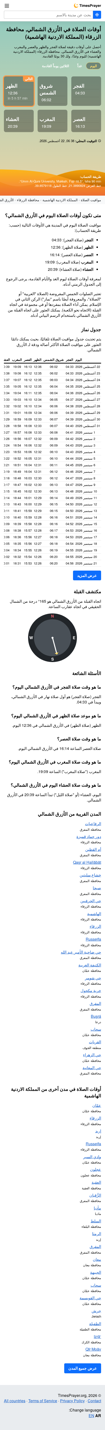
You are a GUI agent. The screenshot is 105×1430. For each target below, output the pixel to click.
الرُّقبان (95, 1195)
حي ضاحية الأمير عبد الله (81, 952)
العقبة (96, 1182)
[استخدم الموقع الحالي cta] (97, 15)
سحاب (96, 1029)
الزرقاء (95, 926)
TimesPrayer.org (87, 5)
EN (91, 1415)
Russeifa (93, 939)
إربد (98, 1131)
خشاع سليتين (90, 875)
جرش (96, 1310)
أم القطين (93, 849)
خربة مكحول (91, 990)
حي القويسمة (90, 1298)
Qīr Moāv (93, 1349)
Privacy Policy (72, 1400)
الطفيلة (95, 1323)
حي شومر (93, 978)
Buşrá (96, 1016)
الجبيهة (95, 1272)
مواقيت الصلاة (91, 199)
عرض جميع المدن (82, 1368)
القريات (95, 1042)
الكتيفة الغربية (89, 965)
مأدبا (97, 1208)
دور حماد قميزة (88, 836)
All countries (14, 1400)
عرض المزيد (87, 575)
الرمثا (96, 1233)
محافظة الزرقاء (28, 199)
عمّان (96, 1105)
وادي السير (92, 1156)
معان (97, 1259)
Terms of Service (42, 1400)
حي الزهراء (92, 1054)
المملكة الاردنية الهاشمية (60, 199)
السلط (96, 1221)
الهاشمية (94, 913)
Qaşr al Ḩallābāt (87, 862)
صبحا (97, 888)
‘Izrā (97, 1336)
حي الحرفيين (90, 900)
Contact (94, 1400)
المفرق (95, 1003)
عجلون (95, 1169)
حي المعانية (92, 1067)
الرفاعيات (93, 823)
